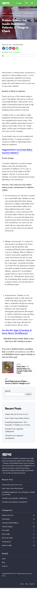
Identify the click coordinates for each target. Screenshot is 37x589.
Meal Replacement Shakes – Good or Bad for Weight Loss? (17, 381)
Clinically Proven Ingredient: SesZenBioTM (14, 502)
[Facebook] (3, 48)
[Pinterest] (13, 48)
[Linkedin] (10, 48)
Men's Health (6, 534)
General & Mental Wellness (10, 523)
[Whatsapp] (17, 48)
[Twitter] (7, 48)
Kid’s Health (5, 530)
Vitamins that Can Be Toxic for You (16, 414)
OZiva (21, 44)
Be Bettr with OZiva (7, 515)
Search (7, 391)
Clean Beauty (6, 519)
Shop (3, 562)
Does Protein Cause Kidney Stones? (17, 418)
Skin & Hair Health (7, 538)
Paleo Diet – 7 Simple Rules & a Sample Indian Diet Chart (24, 368)
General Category (15, 13)
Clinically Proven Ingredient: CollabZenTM (14, 498)
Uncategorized (6, 542)
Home (3, 13)
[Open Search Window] (27, 3)
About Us (4, 566)
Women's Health (7, 545)
